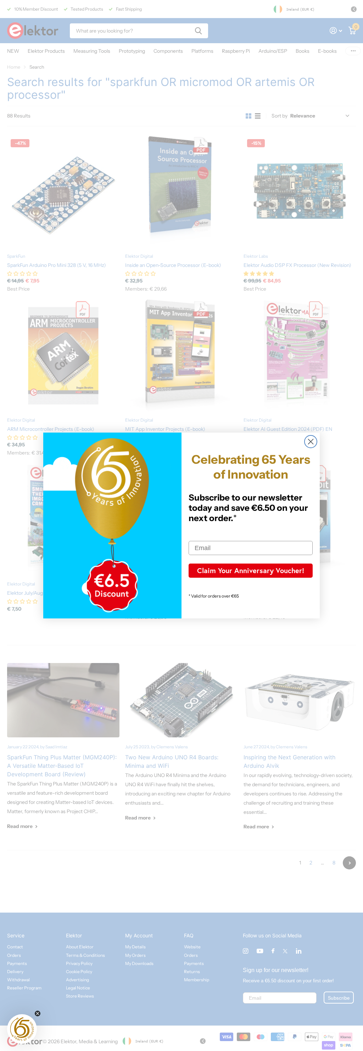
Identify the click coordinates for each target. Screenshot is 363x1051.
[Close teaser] (37, 1013)
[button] (22, 1029)
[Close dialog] (311, 441)
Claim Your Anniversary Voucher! (250, 570)
